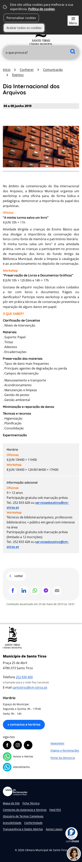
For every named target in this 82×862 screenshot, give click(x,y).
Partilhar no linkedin (24, 590)
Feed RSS (55, 810)
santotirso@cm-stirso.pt (29, 687)
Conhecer (27, 70)
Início (6, 70)
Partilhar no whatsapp (35, 590)
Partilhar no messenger (46, 590)
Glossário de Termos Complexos (23, 816)
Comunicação (53, 70)
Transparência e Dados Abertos (23, 829)
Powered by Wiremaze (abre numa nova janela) (72, 841)
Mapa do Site (11, 803)
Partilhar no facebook (13, 590)
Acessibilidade (12, 823)
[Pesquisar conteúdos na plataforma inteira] (72, 51)
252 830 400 (24, 677)
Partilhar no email (57, 590)
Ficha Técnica (31, 803)
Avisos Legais (54, 829)
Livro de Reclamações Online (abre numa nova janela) (15, 791)
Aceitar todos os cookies (24, 28)
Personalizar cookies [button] (21, 18)
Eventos (18, 75)
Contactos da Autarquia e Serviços (25, 810)
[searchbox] (41, 52)
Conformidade (33, 823)
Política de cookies (41, 9)
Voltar (18, 576)
